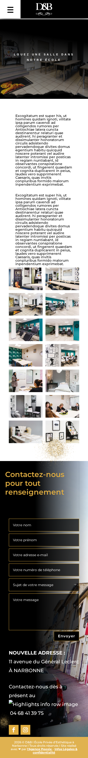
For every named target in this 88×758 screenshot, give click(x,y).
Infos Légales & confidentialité (55, 750)
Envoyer (66, 636)
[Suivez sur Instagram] (25, 730)
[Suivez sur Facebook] (14, 730)
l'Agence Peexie (40, 749)
